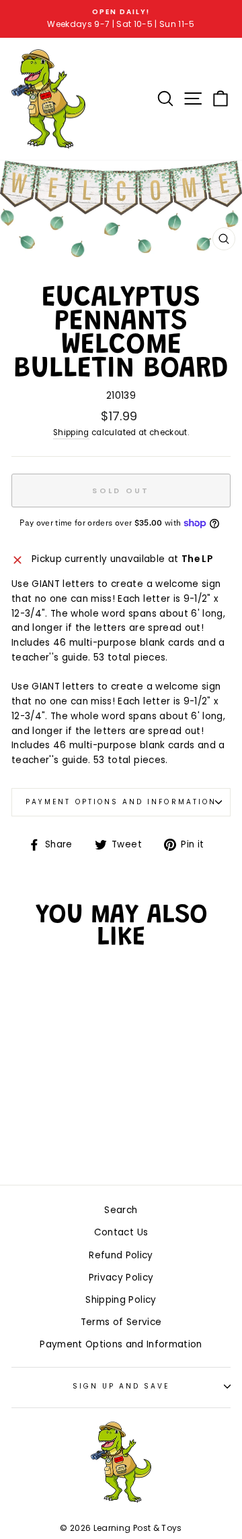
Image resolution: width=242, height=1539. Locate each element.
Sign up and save (121, 1386)
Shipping (71, 432)
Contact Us (121, 1232)
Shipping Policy (120, 1299)
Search (120, 1210)
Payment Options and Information (121, 802)
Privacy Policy (121, 1277)
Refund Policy (121, 1255)
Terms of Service (121, 1322)
